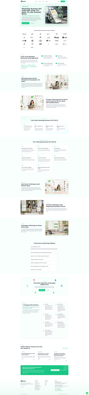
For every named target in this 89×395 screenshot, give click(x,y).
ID (66, 1)
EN (67, 1)
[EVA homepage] (23, 1)
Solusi (36, 1)
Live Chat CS (36, 384)
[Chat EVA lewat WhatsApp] (87, 393)
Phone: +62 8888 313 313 (58, 389)
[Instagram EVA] (21, 387)
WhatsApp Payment (37, 388)
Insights (47, 1)
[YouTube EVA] (23, 387)
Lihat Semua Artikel (65, 348)
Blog (45, 384)
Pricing (43, 1)
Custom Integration (37, 389)
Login (58, 1)
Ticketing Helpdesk (37, 385)
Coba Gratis (62, 1)
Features (40, 1)
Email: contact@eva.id (58, 388)
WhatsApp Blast (37, 387)
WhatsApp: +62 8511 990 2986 (59, 390)
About (45, 385)
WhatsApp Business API (38, 386)
